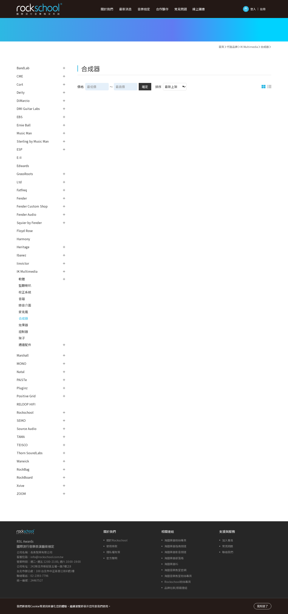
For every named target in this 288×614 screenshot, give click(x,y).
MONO (21, 363)
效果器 (23, 325)
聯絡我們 (227, 552)
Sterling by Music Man (33, 141)
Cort (20, 84)
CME (20, 76)
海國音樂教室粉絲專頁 (178, 576)
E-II (19, 157)
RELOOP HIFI (26, 404)
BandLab (23, 68)
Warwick (23, 461)
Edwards (23, 165)
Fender (22, 198)
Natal (20, 371)
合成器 (265, 47)
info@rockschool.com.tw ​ (47, 557)
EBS (20, 116)
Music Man (24, 133)
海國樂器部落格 (174, 558)
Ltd (19, 182)
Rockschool (25, 412)
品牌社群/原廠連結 (175, 588)
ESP (19, 149)
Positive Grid (26, 396)
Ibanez (21, 255)
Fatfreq (22, 190)
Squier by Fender (29, 222)
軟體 (22, 279)
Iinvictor (23, 263)
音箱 (22, 298)
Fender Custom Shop (32, 206)
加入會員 (227, 540)
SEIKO (21, 420)
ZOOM (21, 493)
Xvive (20, 485)
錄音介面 (25, 305)
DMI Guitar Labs (28, 108)
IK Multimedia (249, 47)
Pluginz (22, 388)
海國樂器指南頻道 (175, 546)
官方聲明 (111, 558)
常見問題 (227, 546)
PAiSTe (22, 379)
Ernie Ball (24, 125)
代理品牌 (232, 47)
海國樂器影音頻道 (175, 552)
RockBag (23, 469)
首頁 (221, 47)
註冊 (262, 9)
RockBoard (25, 477)
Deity (20, 92)
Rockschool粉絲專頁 (177, 582)
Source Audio (26, 428)
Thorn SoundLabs (30, 452)
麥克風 (23, 311)
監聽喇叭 (25, 285)
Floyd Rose (25, 230)
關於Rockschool (116, 540)
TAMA (21, 436)
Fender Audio (26, 214)
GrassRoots (25, 173)
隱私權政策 (113, 552)
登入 (253, 9)
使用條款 (111, 546)
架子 (22, 338)
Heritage (23, 247)
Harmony (23, 238)
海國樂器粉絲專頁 (175, 540)
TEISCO (22, 444)
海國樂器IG (171, 564)
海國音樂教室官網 (175, 570)
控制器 (23, 331)
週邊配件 (25, 344)
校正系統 (25, 292)
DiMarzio (23, 100)
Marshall (23, 355)
